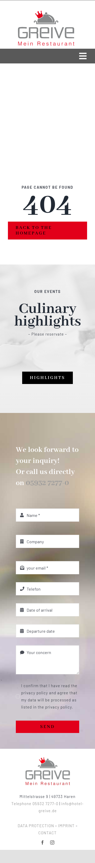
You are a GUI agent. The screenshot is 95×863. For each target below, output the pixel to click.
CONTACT (47, 832)
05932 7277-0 (47, 483)
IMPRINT (66, 825)
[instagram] (52, 842)
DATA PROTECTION (36, 825)
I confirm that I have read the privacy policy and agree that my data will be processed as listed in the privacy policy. (49, 696)
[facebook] (42, 842)
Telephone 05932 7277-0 (34, 803)
